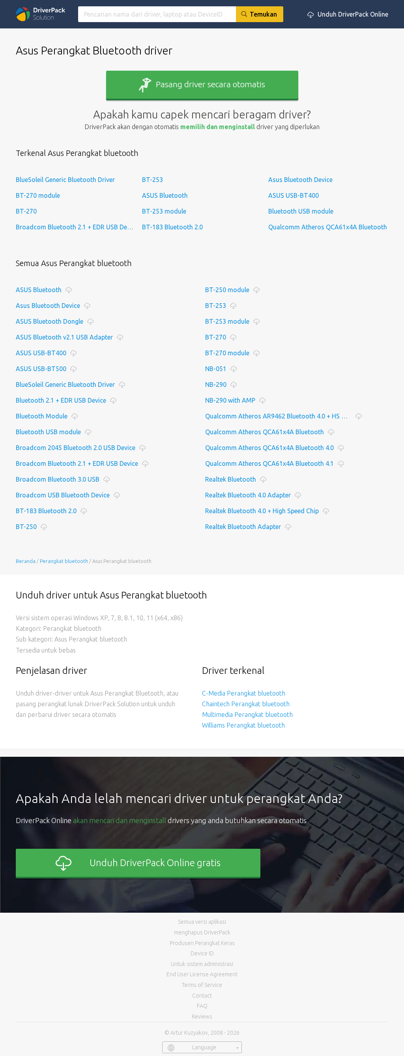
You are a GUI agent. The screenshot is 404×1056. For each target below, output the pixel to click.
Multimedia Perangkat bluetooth (247, 714)
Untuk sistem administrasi (202, 964)
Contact (202, 995)
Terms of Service (202, 985)
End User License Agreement (202, 974)
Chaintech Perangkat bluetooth (246, 703)
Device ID (202, 953)
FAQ (202, 1006)
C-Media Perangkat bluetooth (243, 693)
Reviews (202, 1016)
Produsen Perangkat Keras (202, 943)
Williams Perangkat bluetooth (243, 725)
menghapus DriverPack (202, 932)
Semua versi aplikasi (202, 922)
